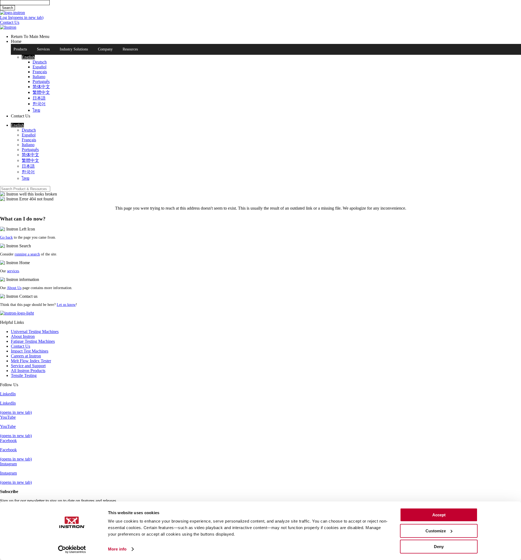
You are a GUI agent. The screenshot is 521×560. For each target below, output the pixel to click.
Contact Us (20, 346)
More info (117, 549)
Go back (6, 237)
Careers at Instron (26, 356)
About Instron (23, 336)
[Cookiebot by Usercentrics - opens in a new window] (72, 549)
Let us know (66, 305)
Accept (439, 515)
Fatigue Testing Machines (33, 341)
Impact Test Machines (29, 351)
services (13, 271)
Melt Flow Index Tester (31, 361)
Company (105, 49)
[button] (28, 57)
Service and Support (28, 365)
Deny (439, 546)
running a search (27, 254)
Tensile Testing (24, 375)
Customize (435, 531)
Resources (130, 49)
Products (20, 49)
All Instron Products (28, 370)
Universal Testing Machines (35, 331)
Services (43, 49)
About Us (14, 288)
